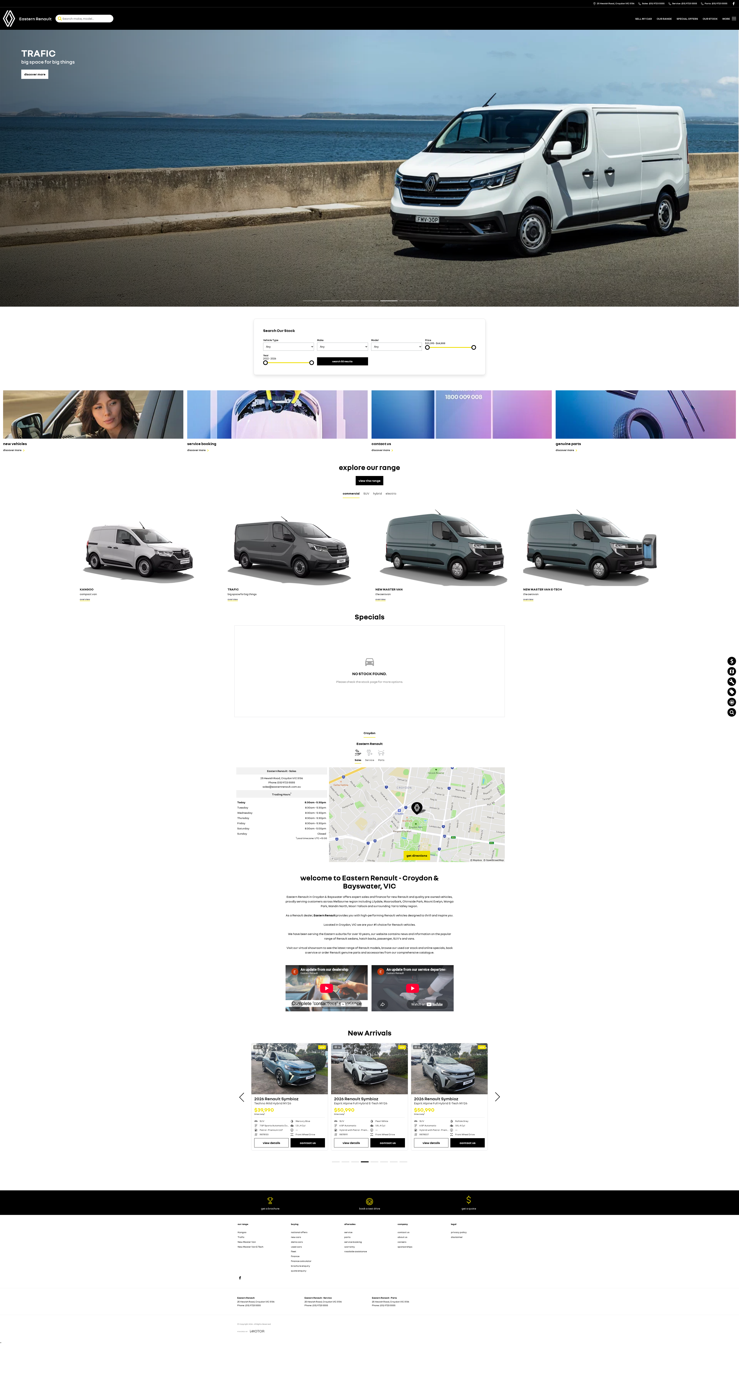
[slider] (427, 347)
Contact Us (387, 1143)
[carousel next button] (497, 1097)
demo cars (297, 1241)
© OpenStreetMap (493, 860)
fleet (293, 1251)
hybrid (377, 493)
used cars (296, 1246)
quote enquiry (298, 1270)
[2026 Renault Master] (449, 1068)
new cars (296, 1237)
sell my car (643, 18)
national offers (299, 1232)
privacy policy (459, 1232)
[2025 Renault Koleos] (369, 1068)
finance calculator (301, 1261)
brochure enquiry (300, 1265)
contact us (403, 1232)
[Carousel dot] (311, 300)
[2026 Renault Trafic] (289, 1068)
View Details (351, 1143)
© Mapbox (476, 860)
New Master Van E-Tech (250, 1246)
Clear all (469, 331)
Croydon (369, 733)
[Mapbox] (339, 858)
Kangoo (242, 1232)
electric (391, 493)
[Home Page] (9, 18)
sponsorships (405, 1246)
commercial (351, 493)
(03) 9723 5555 (286, 782)
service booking (353, 1241)
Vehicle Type (270, 340)
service (348, 1232)
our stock (710, 18)
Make (320, 340)
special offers (687, 18)
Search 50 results (342, 361)
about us (402, 1237)
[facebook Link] (733, 3)
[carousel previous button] (242, 1097)
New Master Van (247, 1241)
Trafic (241, 1237)
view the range (369, 481)
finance (295, 1256)
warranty (349, 1246)
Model (374, 340)
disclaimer (457, 1237)
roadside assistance (355, 1251)
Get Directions (416, 855)
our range (664, 18)
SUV (366, 493)
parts (347, 1237)
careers (402, 1241)
